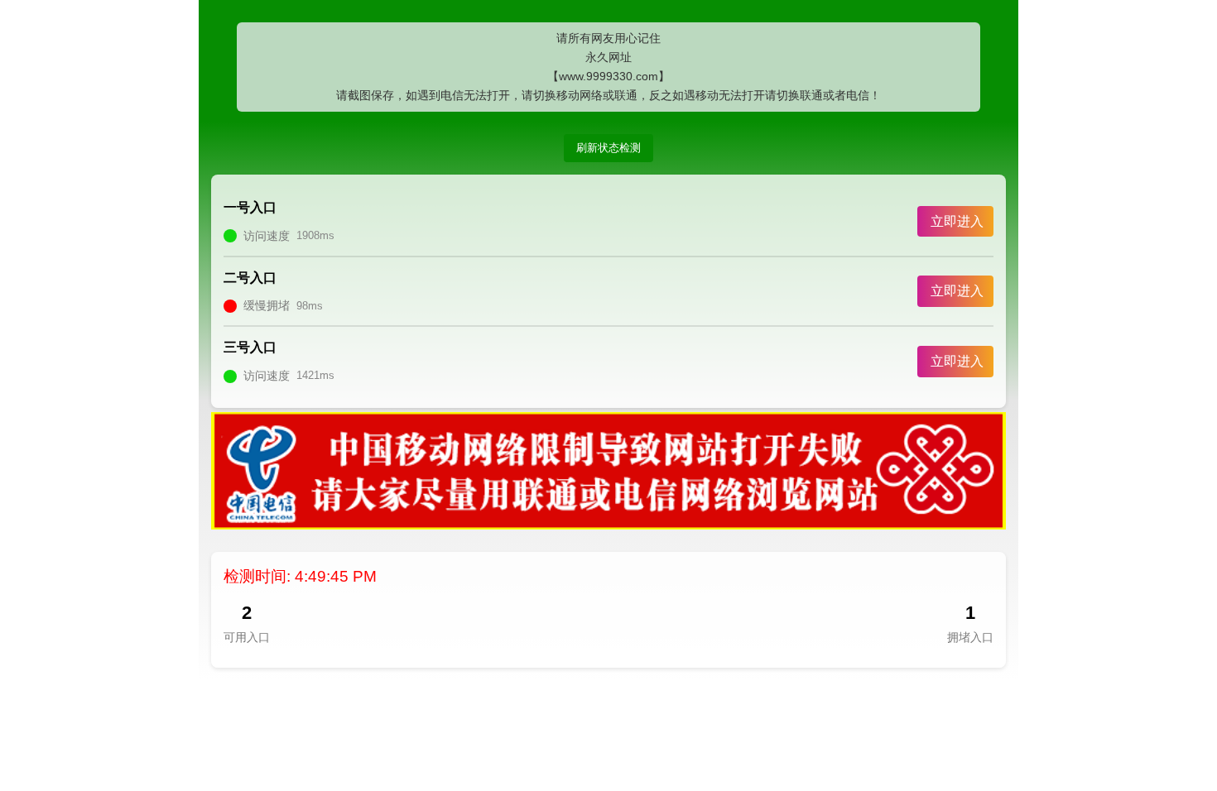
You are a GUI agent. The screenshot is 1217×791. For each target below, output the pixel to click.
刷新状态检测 (608, 147)
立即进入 (957, 221)
